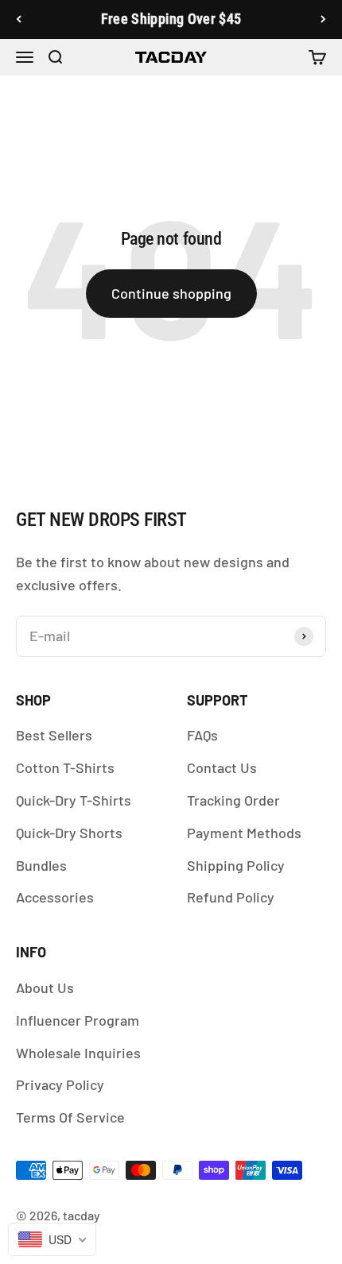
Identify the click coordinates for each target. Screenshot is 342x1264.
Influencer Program (77, 1020)
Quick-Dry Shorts (69, 832)
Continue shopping (171, 293)
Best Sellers (54, 735)
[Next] (323, 19)
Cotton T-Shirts (65, 767)
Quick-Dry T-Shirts (73, 800)
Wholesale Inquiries (78, 1052)
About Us (45, 987)
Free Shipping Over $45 (171, 18)
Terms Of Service (70, 1117)
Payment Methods (244, 832)
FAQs (202, 735)
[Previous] (18, 19)
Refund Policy (230, 897)
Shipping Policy (236, 865)
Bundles (41, 865)
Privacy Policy (60, 1084)
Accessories (55, 897)
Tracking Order (233, 800)
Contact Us (222, 767)
